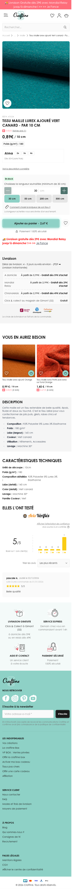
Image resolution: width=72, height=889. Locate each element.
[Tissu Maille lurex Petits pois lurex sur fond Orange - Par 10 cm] (53, 360)
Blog (4, 827)
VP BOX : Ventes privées (15, 752)
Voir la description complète (15, 169)
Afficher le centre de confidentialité (22, 869)
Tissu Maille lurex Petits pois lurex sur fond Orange (52, 381)
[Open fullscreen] (36, 75)
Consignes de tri (11, 836)
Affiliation (7, 775)
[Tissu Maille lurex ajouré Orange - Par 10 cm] (18, 360)
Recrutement (9, 841)
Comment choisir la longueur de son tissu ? (30, 207)
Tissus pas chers (10, 766)
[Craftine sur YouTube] (33, 698)
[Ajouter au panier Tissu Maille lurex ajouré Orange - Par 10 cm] (31, 373)
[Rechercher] (65, 27)
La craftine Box (10, 747)
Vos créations (9, 743)
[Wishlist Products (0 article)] (52, 15)
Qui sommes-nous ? (13, 832)
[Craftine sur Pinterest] (23, 698)
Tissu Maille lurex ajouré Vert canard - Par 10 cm (49, 35)
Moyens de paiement (14, 808)
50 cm (27, 198)
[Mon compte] (59, 15)
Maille (22, 35)
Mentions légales (11, 860)
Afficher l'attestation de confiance (53, 523)
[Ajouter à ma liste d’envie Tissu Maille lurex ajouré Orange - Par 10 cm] (7, 373)
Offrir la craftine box (13, 757)
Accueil (6, 35)
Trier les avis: (29, 563)
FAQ (4, 799)
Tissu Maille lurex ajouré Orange (17, 379)
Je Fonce (53, 6)
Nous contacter (11, 794)
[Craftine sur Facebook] (5, 698)
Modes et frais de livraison (17, 803)
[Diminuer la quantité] (7, 190)
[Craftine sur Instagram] (14, 698)
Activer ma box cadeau (16, 761)
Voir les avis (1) (19, 130)
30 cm (12, 198)
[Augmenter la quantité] (64, 190)
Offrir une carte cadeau (16, 771)
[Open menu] (5, 15)
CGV (5, 864)
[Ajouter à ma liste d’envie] (7, 103)
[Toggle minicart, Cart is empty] (66, 15)
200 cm (44, 198)
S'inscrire (62, 713)
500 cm (60, 198)
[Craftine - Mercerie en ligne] (21, 15)
